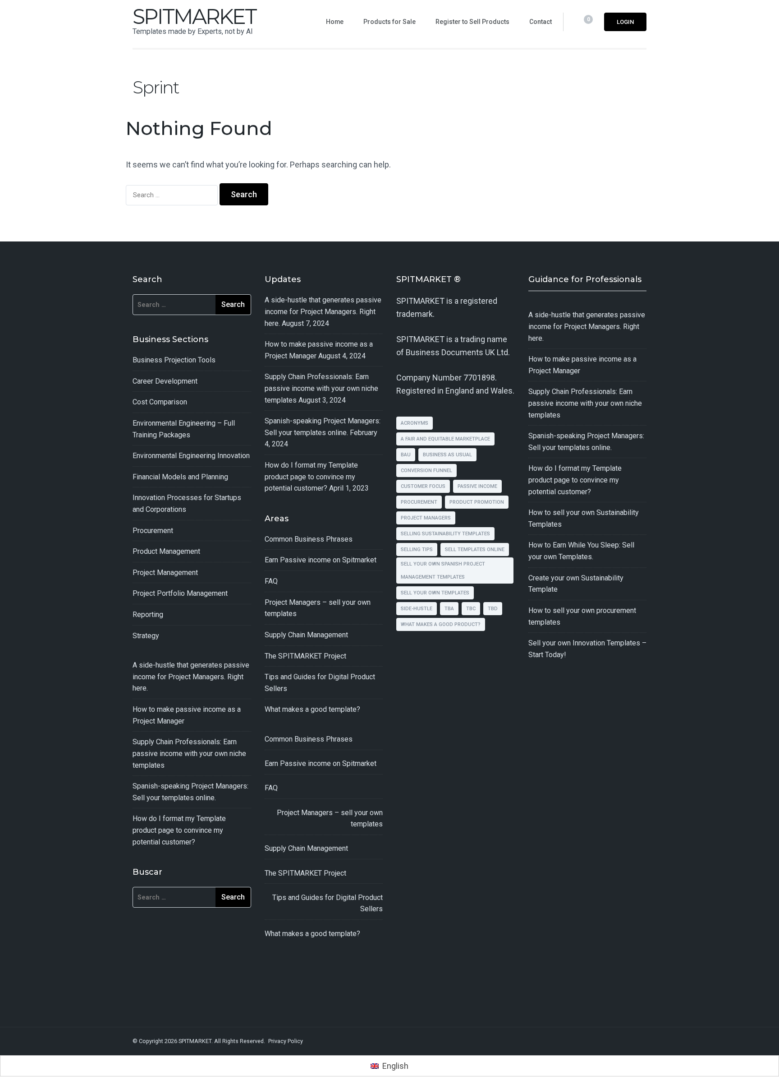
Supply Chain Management (306, 635)
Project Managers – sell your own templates (330, 818)
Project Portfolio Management (180, 593)
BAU (406, 455)
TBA (449, 609)
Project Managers (426, 518)
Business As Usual (447, 455)
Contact (540, 21)
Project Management (165, 572)
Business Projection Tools (174, 360)
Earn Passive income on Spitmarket (320, 560)
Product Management (166, 551)
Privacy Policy (285, 1041)
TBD (493, 609)
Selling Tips (417, 549)
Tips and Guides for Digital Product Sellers (327, 903)
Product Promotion (476, 502)
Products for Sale (389, 21)
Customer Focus (423, 486)
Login (625, 22)
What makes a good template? (312, 709)
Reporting (148, 614)
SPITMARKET (194, 16)
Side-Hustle (416, 609)
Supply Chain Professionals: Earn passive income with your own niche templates (189, 753)
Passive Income (477, 486)
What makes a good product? (441, 624)
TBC (471, 609)
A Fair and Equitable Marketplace (445, 439)
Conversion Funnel (426, 470)
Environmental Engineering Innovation (191, 455)
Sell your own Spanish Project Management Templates (443, 570)
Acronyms (414, 423)
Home (335, 21)
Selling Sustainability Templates (445, 534)
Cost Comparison (160, 402)
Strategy (146, 635)
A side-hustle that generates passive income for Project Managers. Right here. (191, 676)
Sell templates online (474, 549)
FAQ (271, 581)
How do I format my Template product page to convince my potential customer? (179, 830)
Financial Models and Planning (180, 477)
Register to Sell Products (472, 21)
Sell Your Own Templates (435, 593)
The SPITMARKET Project (305, 656)
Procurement (153, 530)
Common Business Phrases (309, 539)
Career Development (165, 381)
